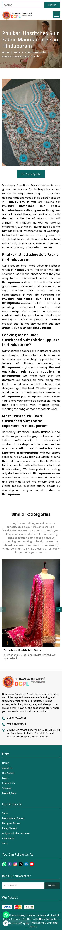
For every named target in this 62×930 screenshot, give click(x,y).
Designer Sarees (11, 823)
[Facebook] (10, 864)
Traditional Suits (36, 52)
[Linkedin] (26, 864)
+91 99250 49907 (16, 718)
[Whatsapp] (4, 864)
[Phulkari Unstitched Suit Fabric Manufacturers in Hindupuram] (31, 122)
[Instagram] (15, 864)
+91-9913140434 (16, 724)
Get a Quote (33, 174)
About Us (7, 768)
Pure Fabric (8, 838)
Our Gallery (8, 773)
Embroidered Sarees (13, 818)
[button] (59, 609)
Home (5, 52)
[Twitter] (21, 864)
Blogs (5, 778)
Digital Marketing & (35, 922)
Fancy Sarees (9, 828)
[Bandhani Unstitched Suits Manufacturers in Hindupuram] (31, 603)
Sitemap (6, 788)
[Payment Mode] (18, 907)
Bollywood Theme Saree (16, 833)
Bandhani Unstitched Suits (22, 650)
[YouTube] (32, 864)
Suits (17, 52)
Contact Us (8, 783)
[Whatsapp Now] (6, 914)
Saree (5, 813)
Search (52, 5)
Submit (52, 885)
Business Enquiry (19, 923)
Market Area (9, 793)
